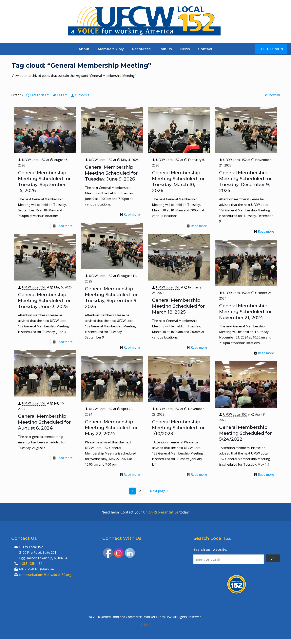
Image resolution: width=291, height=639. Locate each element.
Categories (38, 95)
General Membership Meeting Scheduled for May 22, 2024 (111, 427)
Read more (65, 226)
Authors (81, 95)
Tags (60, 95)
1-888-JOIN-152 (30, 563)
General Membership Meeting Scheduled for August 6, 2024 (44, 422)
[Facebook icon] (141, 624)
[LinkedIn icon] (145, 624)
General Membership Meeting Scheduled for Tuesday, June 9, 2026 (111, 173)
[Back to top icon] (272, 631)
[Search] (273, 558)
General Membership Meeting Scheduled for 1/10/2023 (178, 427)
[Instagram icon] (149, 624)
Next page (157, 491)
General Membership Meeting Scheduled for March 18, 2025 (178, 306)
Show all (273, 95)
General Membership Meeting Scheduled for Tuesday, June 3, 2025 (44, 300)
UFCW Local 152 (34, 160)
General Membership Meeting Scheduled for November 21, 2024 (245, 311)
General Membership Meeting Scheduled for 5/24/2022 (245, 433)
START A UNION (271, 49)
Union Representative (160, 512)
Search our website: (210, 549)
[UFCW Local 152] (145, 21)
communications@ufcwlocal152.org (45, 574)
